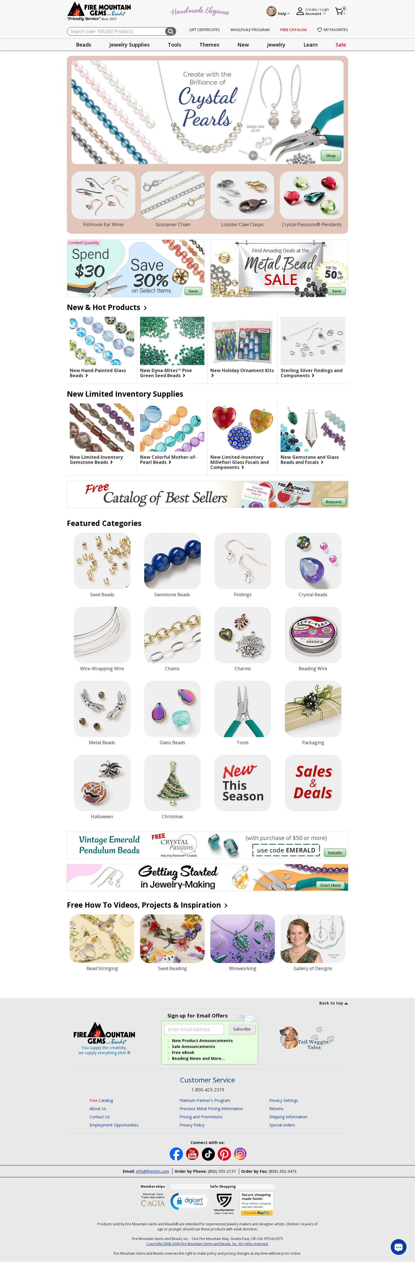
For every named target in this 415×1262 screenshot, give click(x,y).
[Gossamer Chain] (173, 195)
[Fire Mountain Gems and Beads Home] (99, 11)
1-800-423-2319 (207, 1090)
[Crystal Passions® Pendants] (312, 195)
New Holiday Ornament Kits (242, 371)
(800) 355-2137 (222, 1171)
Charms (243, 668)
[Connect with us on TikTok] (209, 1153)
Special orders (282, 1125)
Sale (341, 44)
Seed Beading (172, 968)
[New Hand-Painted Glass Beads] (102, 341)
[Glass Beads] (172, 709)
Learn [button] (310, 44)
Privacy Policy (192, 1125)
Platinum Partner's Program (205, 1100)
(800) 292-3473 (282, 1171)
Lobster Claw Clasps (242, 224)
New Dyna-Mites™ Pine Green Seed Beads (166, 373)
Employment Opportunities (114, 1125)
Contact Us (99, 1116)
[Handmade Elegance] (200, 10)
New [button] (243, 44)
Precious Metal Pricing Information (211, 1108)
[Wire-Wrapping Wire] (102, 635)
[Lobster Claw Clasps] (242, 195)
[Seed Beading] (172, 938)
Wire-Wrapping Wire (102, 668)
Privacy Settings (283, 1100)
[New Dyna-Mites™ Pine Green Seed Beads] (172, 341)
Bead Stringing (102, 968)
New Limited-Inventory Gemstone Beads (96, 460)
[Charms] (243, 635)
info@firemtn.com (152, 1171)
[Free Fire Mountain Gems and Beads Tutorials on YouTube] (193, 1153)
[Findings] (243, 561)
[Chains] (172, 635)
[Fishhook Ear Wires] (103, 195)
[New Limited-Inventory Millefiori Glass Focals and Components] (242, 427)
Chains (172, 668)
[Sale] (313, 783)
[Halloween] (102, 783)
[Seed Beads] (102, 561)
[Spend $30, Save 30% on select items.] (135, 268)
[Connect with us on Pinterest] (225, 1153)
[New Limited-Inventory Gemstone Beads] (102, 427)
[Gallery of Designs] (313, 938)
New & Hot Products (104, 307)
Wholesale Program (250, 29)
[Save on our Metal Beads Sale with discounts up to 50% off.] (279, 268)
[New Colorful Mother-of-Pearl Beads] (172, 427)
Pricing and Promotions (201, 1116)
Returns (276, 1108)
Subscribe (242, 1029)
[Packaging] (313, 709)
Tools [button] (174, 44)
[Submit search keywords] (170, 31)
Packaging (313, 742)
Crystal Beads (313, 594)
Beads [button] (83, 44)
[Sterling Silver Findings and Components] (313, 341)
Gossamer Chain (173, 224)
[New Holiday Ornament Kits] (242, 341)
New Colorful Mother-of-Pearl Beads (168, 460)
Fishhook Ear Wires (103, 224)
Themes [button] (209, 44)
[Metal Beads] (102, 709)
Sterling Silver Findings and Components (311, 373)
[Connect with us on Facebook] (177, 1153)
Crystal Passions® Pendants (312, 224)
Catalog (101, 1100)
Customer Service (207, 1080)
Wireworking (242, 968)
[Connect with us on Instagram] (240, 1153)
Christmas (172, 816)
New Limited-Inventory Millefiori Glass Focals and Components (239, 462)
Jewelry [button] (276, 44)
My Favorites (336, 29)
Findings (243, 594)
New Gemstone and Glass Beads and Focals (310, 460)
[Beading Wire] (313, 635)
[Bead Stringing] (102, 938)
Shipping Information (288, 1116)
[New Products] (243, 783)
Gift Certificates (204, 29)
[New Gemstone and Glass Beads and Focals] (313, 427)
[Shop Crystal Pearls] (207, 112)
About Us (97, 1108)
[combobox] (121, 31)
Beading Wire (313, 668)
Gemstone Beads (172, 594)
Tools (243, 742)
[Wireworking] (242, 938)
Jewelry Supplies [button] (129, 44)
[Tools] (243, 709)
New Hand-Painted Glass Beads (98, 373)
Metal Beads (102, 742)
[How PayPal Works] (256, 1204)
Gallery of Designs (313, 968)
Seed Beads (102, 594)
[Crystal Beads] (313, 561)
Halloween (102, 816)
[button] (190, 1201)
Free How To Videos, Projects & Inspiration (145, 905)
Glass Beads (172, 742)
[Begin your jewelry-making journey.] (207, 877)
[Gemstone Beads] (172, 561)
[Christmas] (172, 783)
